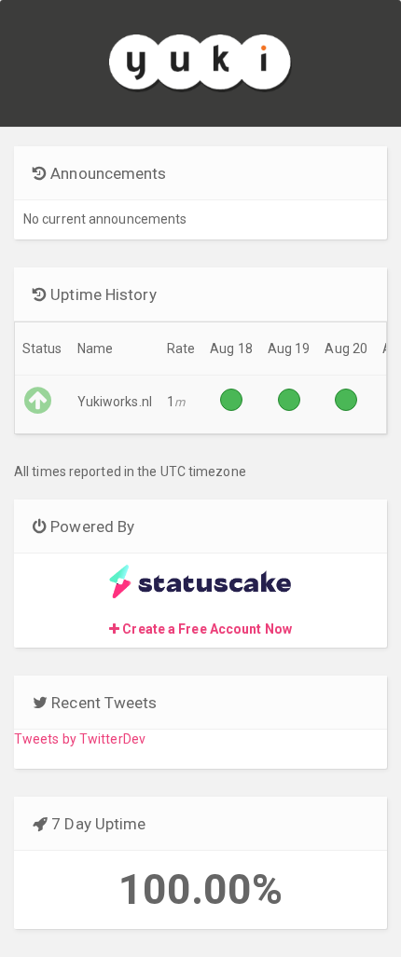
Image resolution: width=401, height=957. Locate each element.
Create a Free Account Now (205, 629)
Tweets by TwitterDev (79, 738)
